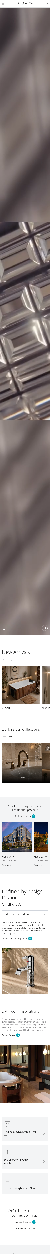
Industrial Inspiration (25, 914)
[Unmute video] (3, 629)
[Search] (47, 4)
